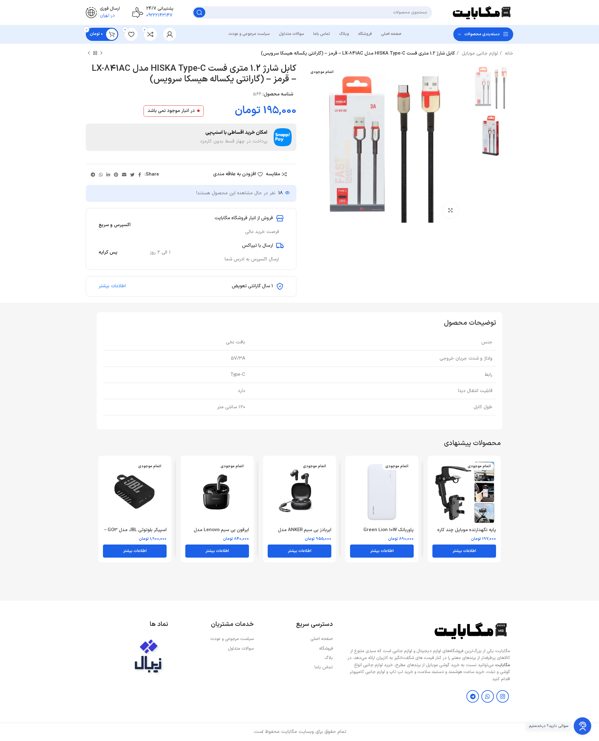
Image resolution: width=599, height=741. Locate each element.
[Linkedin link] (108, 175)
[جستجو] (199, 12)
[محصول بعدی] (89, 53)
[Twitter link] (132, 175)
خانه (508, 53)
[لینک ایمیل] (124, 175)
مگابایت (502, 665)
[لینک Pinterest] (116, 175)
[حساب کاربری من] (169, 34)
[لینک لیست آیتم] (296, 639)
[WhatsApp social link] (101, 175)
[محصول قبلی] (101, 53)
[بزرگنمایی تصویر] (450, 210)
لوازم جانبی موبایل (479, 53)
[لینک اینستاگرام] (502, 696)
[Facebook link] (139, 175)
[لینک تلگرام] (93, 175)
